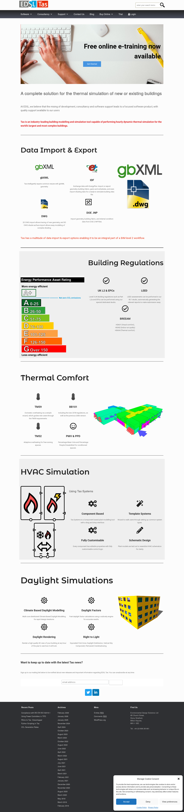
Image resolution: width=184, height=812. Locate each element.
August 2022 (62, 745)
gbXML (44, 177)
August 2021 (62, 759)
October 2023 (63, 730)
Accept (126, 801)
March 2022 (62, 755)
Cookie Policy (142, 807)
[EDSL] (33, 4)
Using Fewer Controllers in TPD (33, 716)
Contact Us (79, 14)
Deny (148, 801)
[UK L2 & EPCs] (106, 280)
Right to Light (91, 637)
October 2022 (63, 741)
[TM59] (38, 396)
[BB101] (73, 396)
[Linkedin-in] (95, 692)
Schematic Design (140, 540)
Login (133, 14)
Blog (92, 14)
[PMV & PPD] (73, 426)
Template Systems (140, 513)
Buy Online (105, 14)
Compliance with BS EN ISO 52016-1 (35, 712)
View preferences (169, 801)
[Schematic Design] (139, 530)
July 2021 (61, 763)
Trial (121, 14)
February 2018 (63, 805)
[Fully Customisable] (92, 530)
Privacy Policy (153, 807)
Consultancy (43, 14)
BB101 (73, 406)
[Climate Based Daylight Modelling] (44, 600)
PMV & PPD (73, 436)
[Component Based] (92, 503)
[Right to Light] (91, 627)
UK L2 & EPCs (106, 290)
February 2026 (63, 712)
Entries (99, 712)
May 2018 (61, 798)
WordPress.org (100, 720)
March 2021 (62, 773)
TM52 (38, 436)
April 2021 (61, 770)
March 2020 (62, 795)
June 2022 (62, 748)
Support (61, 14)
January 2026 (63, 716)
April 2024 (61, 727)
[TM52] (38, 426)
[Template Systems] (139, 503)
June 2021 (62, 766)
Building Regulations (125, 263)
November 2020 (64, 787)
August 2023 (62, 734)
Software (25, 14)
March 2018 (62, 802)
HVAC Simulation (55, 471)
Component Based (93, 513)
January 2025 (63, 720)
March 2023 (62, 737)
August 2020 (62, 791)
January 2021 (63, 780)
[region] (92, 54)
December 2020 (64, 784)
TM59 (38, 406)
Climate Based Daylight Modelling (44, 610)
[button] (178, 778)
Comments (100, 716)
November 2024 (64, 723)
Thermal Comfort (55, 377)
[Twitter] (88, 692)
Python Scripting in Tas (30, 723)
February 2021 (63, 777)
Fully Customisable (92, 540)
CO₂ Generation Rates (30, 727)
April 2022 (61, 752)
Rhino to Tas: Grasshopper (31, 720)
